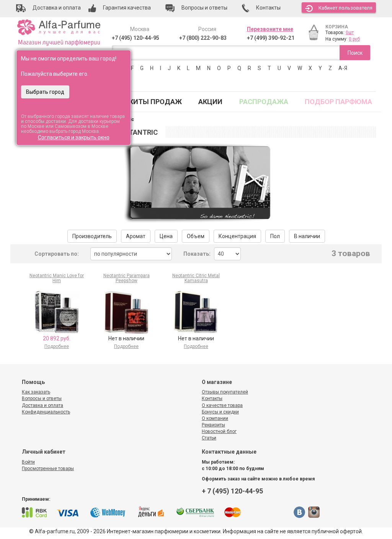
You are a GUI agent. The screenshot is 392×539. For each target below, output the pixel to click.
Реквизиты (213, 425)
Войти (28, 462)
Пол (275, 236)
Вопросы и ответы (42, 398)
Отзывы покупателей (225, 392)
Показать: (197, 254)
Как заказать (36, 392)
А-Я (342, 68)
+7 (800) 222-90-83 (203, 38)
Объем (195, 236)
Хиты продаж (155, 102)
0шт (350, 32)
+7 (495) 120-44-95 (135, 38)
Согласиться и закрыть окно (73, 137)
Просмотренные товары (48, 468)
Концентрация (237, 236)
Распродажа (263, 102)
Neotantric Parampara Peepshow (126, 278)
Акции (210, 102)
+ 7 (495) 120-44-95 (232, 491)
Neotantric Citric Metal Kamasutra (196, 278)
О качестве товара (222, 405)
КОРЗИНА (336, 26)
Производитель (92, 236)
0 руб (354, 39)
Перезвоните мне (270, 29)
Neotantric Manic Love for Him (56, 278)
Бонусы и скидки (220, 412)
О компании (215, 418)
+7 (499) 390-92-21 (270, 38)
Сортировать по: (56, 254)
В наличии (307, 236)
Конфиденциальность (46, 412)
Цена (166, 236)
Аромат (135, 236)
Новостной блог (219, 431)
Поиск (355, 53)
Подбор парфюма (338, 102)
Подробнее (56, 346)
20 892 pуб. (56, 338)
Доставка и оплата (42, 405)
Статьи (209, 438)
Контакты (212, 398)
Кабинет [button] (345, 8)
